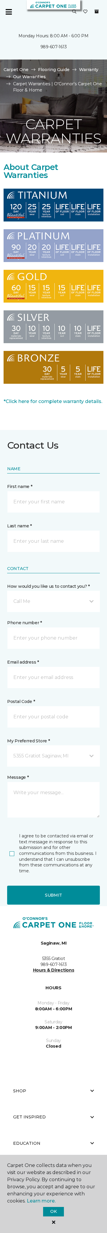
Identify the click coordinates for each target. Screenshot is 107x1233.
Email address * (23, 662)
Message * (18, 777)
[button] (74, 11)
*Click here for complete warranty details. (53, 401)
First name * (19, 486)
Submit (53, 895)
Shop (19, 1091)
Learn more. (41, 1201)
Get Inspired (29, 1117)
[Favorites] (85, 11)
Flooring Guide (54, 69)
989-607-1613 (53, 46)
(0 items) (97, 11)
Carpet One (16, 69)
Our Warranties (29, 76)
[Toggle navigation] (8, 12)
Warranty (88, 69)
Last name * (19, 526)
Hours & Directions (53, 970)
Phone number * (24, 623)
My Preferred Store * (28, 741)
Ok (53, 1211)
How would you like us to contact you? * (48, 586)
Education (26, 1143)
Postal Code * (21, 701)
